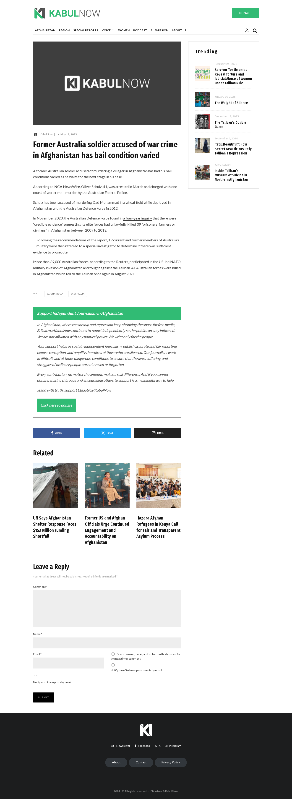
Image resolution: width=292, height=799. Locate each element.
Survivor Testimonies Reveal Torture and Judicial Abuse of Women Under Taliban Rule (233, 76)
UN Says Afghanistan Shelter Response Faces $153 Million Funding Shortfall (54, 527)
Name (37, 634)
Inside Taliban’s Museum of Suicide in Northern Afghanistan (231, 175)
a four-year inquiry (137, 218)
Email (37, 654)
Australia (78, 294)
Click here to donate (56, 405)
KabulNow (46, 134)
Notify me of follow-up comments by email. (137, 670)
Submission (159, 30)
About (116, 762)
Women (124, 30)
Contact (141, 762)
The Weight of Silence (231, 103)
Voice (106, 30)
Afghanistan (45, 30)
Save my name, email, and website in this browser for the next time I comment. (146, 656)
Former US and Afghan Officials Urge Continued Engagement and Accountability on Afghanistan (107, 530)
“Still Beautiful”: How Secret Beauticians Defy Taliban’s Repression (233, 148)
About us (179, 30)
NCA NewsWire (67, 186)
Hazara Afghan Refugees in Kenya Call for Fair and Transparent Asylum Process (158, 527)
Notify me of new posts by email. (52, 682)
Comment (40, 586)
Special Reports (85, 30)
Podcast (140, 30)
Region (64, 30)
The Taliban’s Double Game (230, 124)
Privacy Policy (171, 762)
